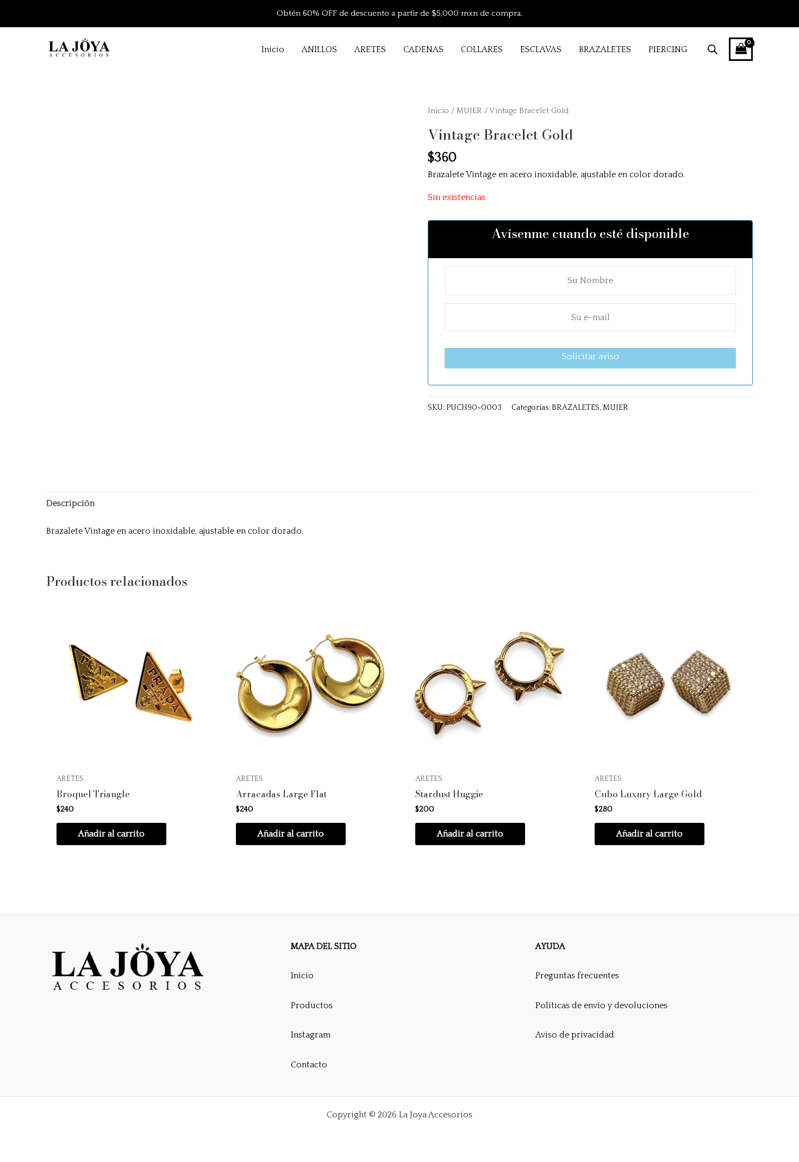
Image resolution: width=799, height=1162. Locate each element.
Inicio (438, 111)
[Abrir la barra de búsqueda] (712, 49)
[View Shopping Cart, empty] (741, 49)
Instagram (310, 1035)
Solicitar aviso (590, 356)
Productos (312, 1005)
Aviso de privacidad (574, 1035)
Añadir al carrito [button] (111, 834)
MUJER (469, 111)
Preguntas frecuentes (577, 975)
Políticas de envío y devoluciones (601, 1005)
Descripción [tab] (70, 503)
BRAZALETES (576, 407)
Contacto (309, 1065)
